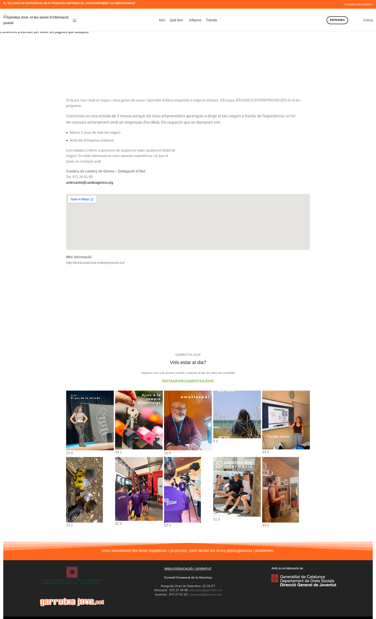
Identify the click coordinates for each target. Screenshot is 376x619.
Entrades (337, 20)
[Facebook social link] (322, 4)
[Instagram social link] (327, 4)
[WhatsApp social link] (337, 4)
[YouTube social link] (332, 4)
